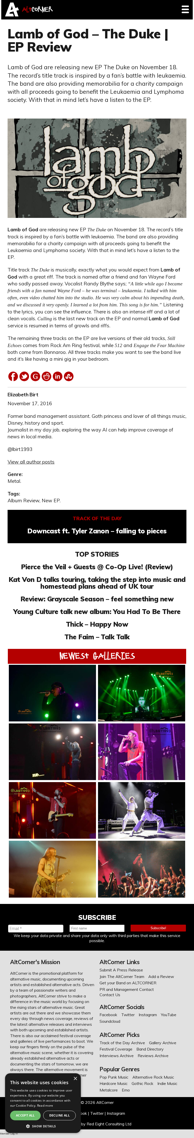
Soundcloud (110, 1021)
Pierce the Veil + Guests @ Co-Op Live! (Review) (97, 566)
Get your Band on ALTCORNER (128, 982)
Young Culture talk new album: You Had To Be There (96, 611)
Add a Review (161, 976)
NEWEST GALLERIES (97, 656)
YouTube (168, 1014)
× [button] (75, 1079)
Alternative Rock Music (153, 1077)
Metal (14, 481)
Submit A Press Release (121, 969)
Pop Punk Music (114, 1077)
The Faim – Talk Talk (96, 636)
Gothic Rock (142, 1083)
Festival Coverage (116, 1049)
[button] (43, 1126)
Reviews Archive (153, 1055)
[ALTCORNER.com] (12, 14)
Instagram (148, 1014)
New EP (51, 500)
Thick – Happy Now (97, 624)
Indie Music (167, 1083)
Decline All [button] (59, 1115)
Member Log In (9, 1133)
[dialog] (43, 1103)
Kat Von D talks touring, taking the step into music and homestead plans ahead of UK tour (97, 582)
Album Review (23, 500)
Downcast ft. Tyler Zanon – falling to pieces (97, 531)
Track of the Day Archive (122, 1042)
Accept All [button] (25, 1115)
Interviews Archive (117, 1055)
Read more (45, 1105)
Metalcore (109, 1090)
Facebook (108, 1014)
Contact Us (110, 994)
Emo (126, 1090)
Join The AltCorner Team (122, 976)
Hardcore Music (114, 1083)
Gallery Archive (162, 1042)
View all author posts (31, 462)
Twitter (128, 1014)
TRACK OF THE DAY (97, 518)
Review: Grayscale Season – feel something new (97, 599)
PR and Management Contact (127, 989)
